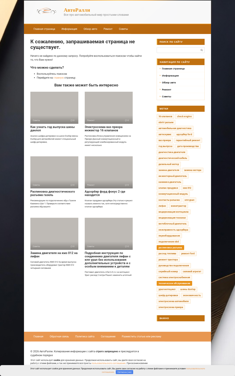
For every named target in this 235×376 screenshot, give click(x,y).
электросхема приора (171, 307)
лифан (162, 205)
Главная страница (44, 28)
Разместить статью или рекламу (141, 336)
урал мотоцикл (167, 289)
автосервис (165, 134)
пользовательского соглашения (108, 363)
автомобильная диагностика (175, 128)
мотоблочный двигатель (173, 223)
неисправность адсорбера (173, 229)
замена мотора (192, 170)
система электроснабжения (174, 277)
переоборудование (169, 235)
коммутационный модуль (173, 193)
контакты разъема (169, 200)
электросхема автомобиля (174, 301)
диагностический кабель (173, 158)
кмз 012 (187, 187)
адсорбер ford (184, 134)
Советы (123, 28)
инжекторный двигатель (173, 176)
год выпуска (165, 146)
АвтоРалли (77, 9)
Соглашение (108, 336)
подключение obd (169, 241)
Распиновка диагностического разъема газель (52, 193)
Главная (38, 336)
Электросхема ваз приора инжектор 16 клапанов (103, 128)
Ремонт (108, 28)
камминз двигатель (170, 182)
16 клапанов (165, 116)
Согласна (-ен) (125, 372)
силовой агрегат (192, 271)
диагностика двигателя (172, 152)
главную (59, 77)
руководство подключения (174, 265)
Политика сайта (84, 336)
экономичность (192, 295)
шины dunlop (187, 289)
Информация (69, 28)
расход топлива (167, 253)
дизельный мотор (169, 164)
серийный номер (168, 271)
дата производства (188, 146)
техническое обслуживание (174, 283)
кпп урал (189, 200)
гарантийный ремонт (188, 140)
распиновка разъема (170, 247)
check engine (184, 116)
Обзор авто (90, 28)
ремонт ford (188, 253)
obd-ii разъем (166, 122)
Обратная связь (59, 336)
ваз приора (165, 140)
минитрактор (178, 205)
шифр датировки (168, 295)
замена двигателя (169, 170)
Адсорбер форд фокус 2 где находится (105, 193)
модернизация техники (172, 217)
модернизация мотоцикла (174, 211)
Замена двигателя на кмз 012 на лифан (54, 254)
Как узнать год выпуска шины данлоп (52, 128)
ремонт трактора (168, 259)
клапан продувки (168, 187)
